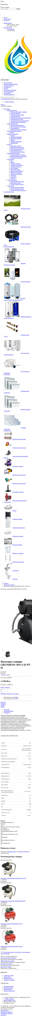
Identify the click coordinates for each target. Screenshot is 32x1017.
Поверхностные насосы (17, 147)
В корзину (3, 881)
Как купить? (7, 19)
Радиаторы (7, 374)
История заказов (8, 988)
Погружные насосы (16, 150)
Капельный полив (16, 183)
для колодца (18, 952)
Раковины (13, 175)
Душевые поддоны (16, 166)
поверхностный (5, 953)
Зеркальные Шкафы (16, 137)
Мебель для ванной (12, 134)
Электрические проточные (18, 122)
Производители (8, 978)
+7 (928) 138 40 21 (9, 102)
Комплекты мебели (16, 138)
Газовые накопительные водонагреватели (17, 115)
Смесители (14, 177)
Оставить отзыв (5, 674)
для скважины (26, 952)
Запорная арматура (9, 94)
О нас (5, 17)
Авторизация (11, 30)
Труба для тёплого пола (17, 189)
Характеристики (8, 711)
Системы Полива (9, 85)
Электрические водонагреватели (20, 120)
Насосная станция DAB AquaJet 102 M (11, 946)
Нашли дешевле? (5, 687)
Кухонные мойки (15, 169)
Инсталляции (14, 168)
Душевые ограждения (17, 165)
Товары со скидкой (9, 980)
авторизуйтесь (12, 851)
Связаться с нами (9, 975)
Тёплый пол (7, 87)
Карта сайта (7, 977)
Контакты (6, 20)
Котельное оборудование (11, 84)
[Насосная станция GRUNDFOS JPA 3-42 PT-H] (7, 657)
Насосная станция (9, 952)
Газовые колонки (15, 113)
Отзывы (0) (7, 712)
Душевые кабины (15, 163)
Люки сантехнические (17, 171)
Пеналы (13, 140)
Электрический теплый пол (18, 190)
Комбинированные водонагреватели (21, 118)
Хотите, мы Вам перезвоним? (19, 99)
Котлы (12, 132)
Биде (12, 160)
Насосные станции (16, 146)
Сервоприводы (15, 128)
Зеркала (13, 135)
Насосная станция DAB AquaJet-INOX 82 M (13, 901)
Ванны (12, 162)
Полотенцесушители (16, 174)
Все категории (8, 82)
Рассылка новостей (9, 991)
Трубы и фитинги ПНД (17, 184)
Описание (7, 709)
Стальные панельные (16, 157)
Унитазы (13, 178)
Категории (7, 109)
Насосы (6, 88)
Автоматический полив (17, 181)
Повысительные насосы (17, 149)
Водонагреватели (9, 91)
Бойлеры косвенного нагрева (19, 112)
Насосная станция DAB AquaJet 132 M (11, 923)
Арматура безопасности (17, 125)
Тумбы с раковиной (16, 141)
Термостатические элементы (19, 129)
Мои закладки (8, 989)
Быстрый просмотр (6, 860)
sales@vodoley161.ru (9, 1000)
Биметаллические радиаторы (19, 156)
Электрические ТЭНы (17, 119)
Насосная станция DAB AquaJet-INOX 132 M (13, 878)
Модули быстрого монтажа (18, 126)
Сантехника (7, 93)
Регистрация (10, 29)
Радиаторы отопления (10, 90)
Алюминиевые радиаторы (18, 155)
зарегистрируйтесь (24, 851)
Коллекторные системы (17, 187)
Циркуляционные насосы (18, 152)
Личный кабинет (8, 986)
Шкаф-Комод (14, 143)
